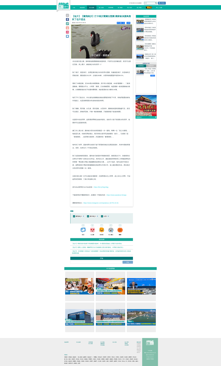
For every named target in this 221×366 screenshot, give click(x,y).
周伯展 (98, 359)
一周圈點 (95, 357)
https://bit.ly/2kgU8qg (101, 187)
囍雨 (79, 363)
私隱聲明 (139, 343)
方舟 (123, 359)
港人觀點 (120, 7)
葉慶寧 (107, 359)
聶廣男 (111, 361)
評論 (127, 262)
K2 (126, 361)
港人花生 (129, 7)
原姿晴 (121, 357)
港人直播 (101, 7)
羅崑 (133, 361)
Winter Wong (121, 361)
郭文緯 (134, 357)
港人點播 (91, 7)
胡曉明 (73, 359)
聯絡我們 (139, 349)
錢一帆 (65, 359)
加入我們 (139, 348)
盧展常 (115, 361)
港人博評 (139, 7)
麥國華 (130, 357)
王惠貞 (94, 359)
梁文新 (129, 361)
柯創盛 (78, 361)
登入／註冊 (159, 7)
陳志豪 (65, 363)
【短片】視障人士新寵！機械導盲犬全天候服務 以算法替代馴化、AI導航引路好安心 (97, 247)
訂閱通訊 (162, 3)
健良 (108, 361)
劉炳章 (104, 357)
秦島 (70, 359)
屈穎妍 (65, 357)
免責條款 (139, 345)
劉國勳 (74, 361)
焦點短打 (89, 357)
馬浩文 (113, 357)
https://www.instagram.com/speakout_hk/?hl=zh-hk (100, 203)
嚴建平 (95, 361)
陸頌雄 (87, 361)
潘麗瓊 (102, 359)
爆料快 (138, 352)
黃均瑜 (65, 361)
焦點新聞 (82, 7)
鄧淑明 (131, 359)
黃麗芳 (91, 361)
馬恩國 (115, 359)
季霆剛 (90, 359)
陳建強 (111, 359)
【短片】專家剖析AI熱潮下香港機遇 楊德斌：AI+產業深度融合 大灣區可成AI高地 (97, 243)
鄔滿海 (86, 359)
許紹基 (126, 357)
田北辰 (81, 359)
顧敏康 (74, 357)
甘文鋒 (99, 361)
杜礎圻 (103, 361)
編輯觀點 (102, 343)
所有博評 (127, 345)
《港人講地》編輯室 (81, 357)
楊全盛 (135, 359)
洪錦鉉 (82, 361)
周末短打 (100, 357)
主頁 (74, 7)
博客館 (126, 343)
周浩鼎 (77, 359)
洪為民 (127, 359)
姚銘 (137, 361)
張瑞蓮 (70, 357)
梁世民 (109, 357)
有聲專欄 (110, 7)
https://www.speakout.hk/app (116, 195)
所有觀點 (102, 345)
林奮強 (75, 363)
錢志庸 (70, 361)
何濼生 (117, 357)
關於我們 (139, 342)
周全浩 (119, 359)
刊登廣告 (139, 351)
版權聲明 (139, 346)
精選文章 (71, 363)
